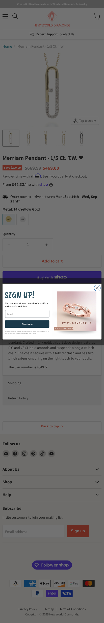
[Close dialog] (97, 288)
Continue (27, 323)
